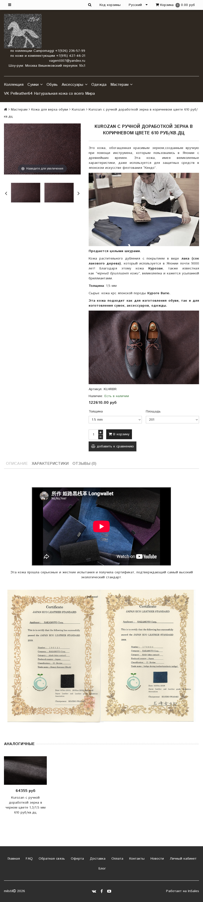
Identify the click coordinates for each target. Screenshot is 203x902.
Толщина (96, 411)
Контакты (136, 858)
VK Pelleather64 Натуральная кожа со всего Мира (49, 93)
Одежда (98, 84)
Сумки (33, 84)
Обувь (52, 84)
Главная (13, 858)
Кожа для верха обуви (49, 109)
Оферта (77, 858)
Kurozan (78, 109)
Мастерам (119, 84)
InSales (193, 891)
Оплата (116, 858)
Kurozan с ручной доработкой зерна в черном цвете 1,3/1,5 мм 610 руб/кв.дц (25, 805)
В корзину (120, 434)
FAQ (29, 858)
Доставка (97, 858)
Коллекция (14, 84)
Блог (101, 868)
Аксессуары (72, 84)
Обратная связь (51, 858)
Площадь (153, 411)
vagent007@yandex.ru (67, 60)
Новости (156, 858)
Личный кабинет (183, 858)
